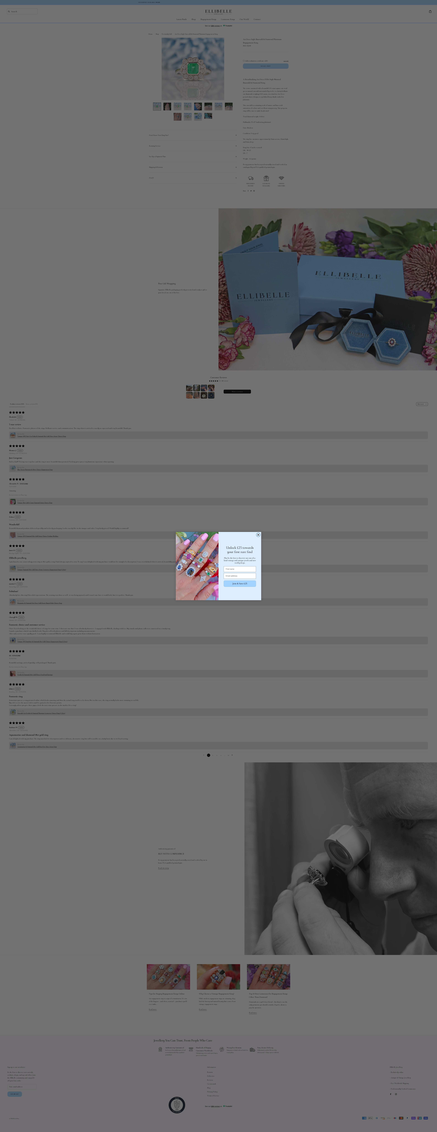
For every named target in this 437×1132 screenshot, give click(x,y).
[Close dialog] (258, 535)
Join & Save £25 (239, 583)
